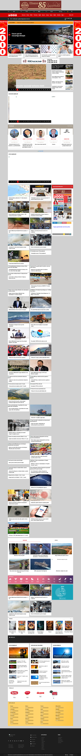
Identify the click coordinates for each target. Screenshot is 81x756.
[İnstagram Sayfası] (13, 740)
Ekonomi (23, 15)
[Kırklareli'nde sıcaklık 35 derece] (18, 652)
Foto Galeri (34, 735)
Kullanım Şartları (21, 744)
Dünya (27, 15)
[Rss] (19, 740)
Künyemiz (34, 743)
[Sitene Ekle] (23, 740)
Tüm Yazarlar (69, 125)
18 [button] (43, 89)
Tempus (31, 631)
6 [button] (19, 89)
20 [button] (47, 89)
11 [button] (29, 89)
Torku (14, 697)
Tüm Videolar (70, 636)
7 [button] (21, 89)
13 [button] (33, 89)
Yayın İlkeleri (10, 746)
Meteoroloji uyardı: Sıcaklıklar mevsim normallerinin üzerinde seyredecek (26, 18)
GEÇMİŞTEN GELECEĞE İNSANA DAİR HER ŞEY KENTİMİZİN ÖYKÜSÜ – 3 (27, 146)
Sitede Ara (60, 737)
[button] (41, 126)
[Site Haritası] (21, 740)
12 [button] (31, 89)
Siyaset (43, 15)
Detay (67, 754)
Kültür (31, 15)
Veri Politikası (10, 747)
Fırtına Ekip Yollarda (50, 631)
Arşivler (33, 741)
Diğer (62, 15)
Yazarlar (33, 739)
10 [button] (27, 89)
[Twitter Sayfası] (11, 740)
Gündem (58, 15)
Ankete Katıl (63, 598)
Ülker (40, 696)
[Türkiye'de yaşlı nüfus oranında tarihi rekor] (40, 652)
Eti (53, 698)
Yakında (53, 144)
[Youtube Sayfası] (15, 740)
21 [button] (49, 89)
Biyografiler (60, 740)
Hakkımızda (10, 744)
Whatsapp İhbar (21, 746)
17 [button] (41, 89)
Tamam (71, 754)
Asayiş (47, 15)
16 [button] (39, 89)
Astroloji (59, 742)
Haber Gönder (20, 747)
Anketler (59, 738)
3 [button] (9, 34)
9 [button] (25, 89)
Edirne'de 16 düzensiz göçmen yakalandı (25, 22)
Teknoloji (35, 15)
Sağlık (39, 15)
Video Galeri (34, 737)
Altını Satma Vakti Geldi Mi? (40, 144)
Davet (68, 631)
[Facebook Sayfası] (9, 740)
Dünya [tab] (56, 540)
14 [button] (35, 89)
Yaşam (51, 15)
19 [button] (45, 89)
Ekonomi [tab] (25, 540)
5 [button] (9, 39)
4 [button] (9, 36)
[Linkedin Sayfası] (17, 740)
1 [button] (9, 30)
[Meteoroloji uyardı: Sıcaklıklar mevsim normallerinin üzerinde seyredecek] (62, 652)
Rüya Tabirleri (60, 741)
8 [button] (23, 89)
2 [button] (9, 32)
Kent (27, 697)
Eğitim (54, 15)
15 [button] (37, 89)
